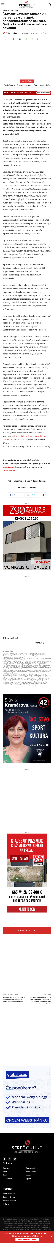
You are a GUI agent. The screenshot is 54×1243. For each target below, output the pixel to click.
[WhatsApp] (25, 39)
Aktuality (6, 10)
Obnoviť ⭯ (39, 643)
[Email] (43, 39)
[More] (43, 495)
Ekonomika (15, 10)
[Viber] (31, 39)
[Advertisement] (27, 61)
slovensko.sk (9, 470)
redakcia (14, 33)
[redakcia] (4, 33)
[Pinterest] (37, 39)
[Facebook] (13, 39)
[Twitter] (19, 39)
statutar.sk (8, 467)
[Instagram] (10, 1159)
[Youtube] (15, 1159)
